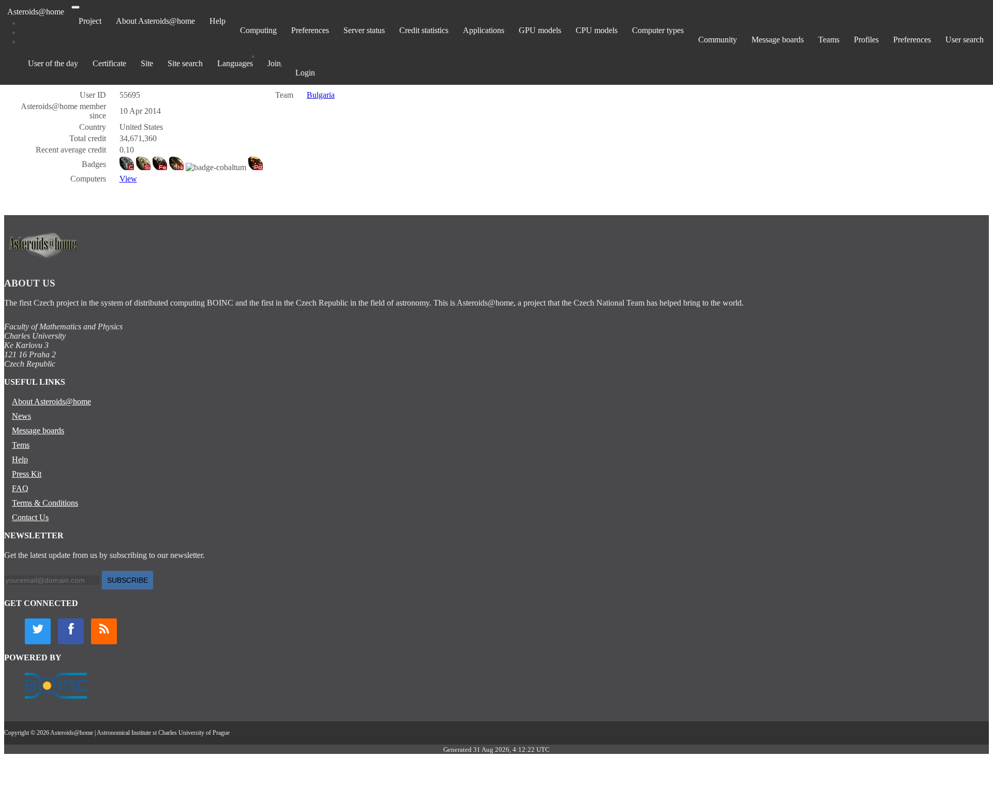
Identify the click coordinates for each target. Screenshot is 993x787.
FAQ (20, 488)
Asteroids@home (35, 11)
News (21, 416)
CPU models (597, 30)
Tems (20, 445)
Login (305, 72)
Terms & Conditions (45, 502)
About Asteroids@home (155, 21)
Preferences (310, 30)
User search (964, 39)
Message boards (777, 39)
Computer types (658, 30)
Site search (185, 63)
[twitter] (38, 631)
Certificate (109, 63)
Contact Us (30, 517)
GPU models (540, 30)
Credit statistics (423, 30)
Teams (828, 39)
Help (217, 21)
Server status (364, 30)
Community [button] (717, 39)
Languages (235, 63)
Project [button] (90, 21)
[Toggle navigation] (75, 7)
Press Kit (26, 474)
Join (274, 63)
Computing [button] (258, 30)
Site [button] (147, 63)
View (128, 178)
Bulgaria (321, 94)
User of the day (53, 63)
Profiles (866, 39)
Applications (483, 30)
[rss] (104, 631)
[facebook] (71, 631)
